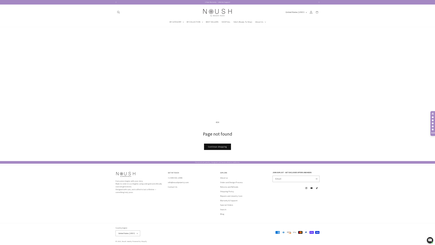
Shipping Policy (227, 191)
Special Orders (226, 205)
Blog (222, 214)
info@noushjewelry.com (178, 182)
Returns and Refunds (229, 187)
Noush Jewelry (127, 241)
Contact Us (172, 187)
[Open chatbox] (430, 240)
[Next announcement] (319, 2)
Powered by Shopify (139, 241)
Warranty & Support (229, 200)
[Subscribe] (316, 179)
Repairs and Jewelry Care (231, 196)
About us (224, 178)
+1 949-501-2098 (175, 178)
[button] (119, 12)
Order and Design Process (231, 182)
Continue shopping (217, 146)
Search (223, 209)
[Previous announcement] (116, 2)
